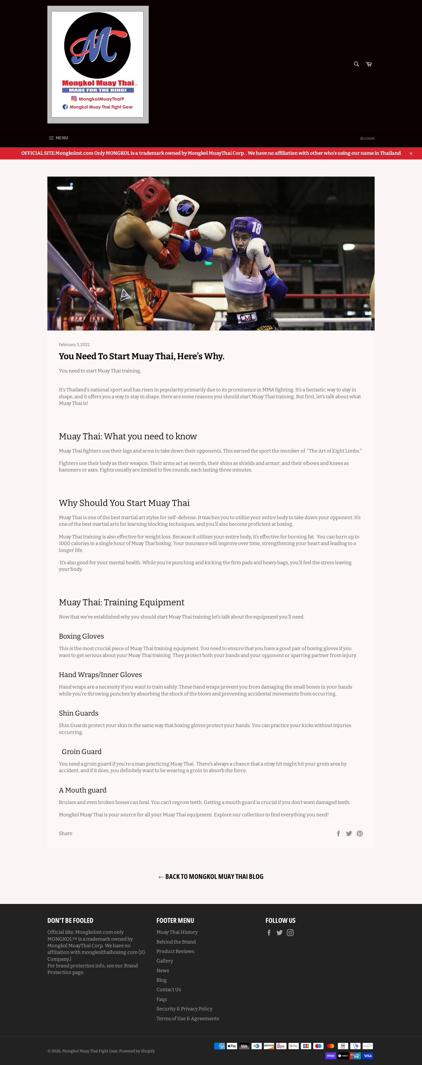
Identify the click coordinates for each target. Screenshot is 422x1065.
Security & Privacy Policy (184, 1009)
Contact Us (168, 990)
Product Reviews (175, 951)
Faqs (161, 999)
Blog (161, 980)
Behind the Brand (176, 942)
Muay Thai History (177, 932)
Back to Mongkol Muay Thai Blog (214, 876)
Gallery (164, 961)
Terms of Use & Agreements (187, 1019)
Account (367, 138)
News (162, 971)
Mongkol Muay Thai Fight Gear (89, 1051)
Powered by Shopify (137, 1051)
